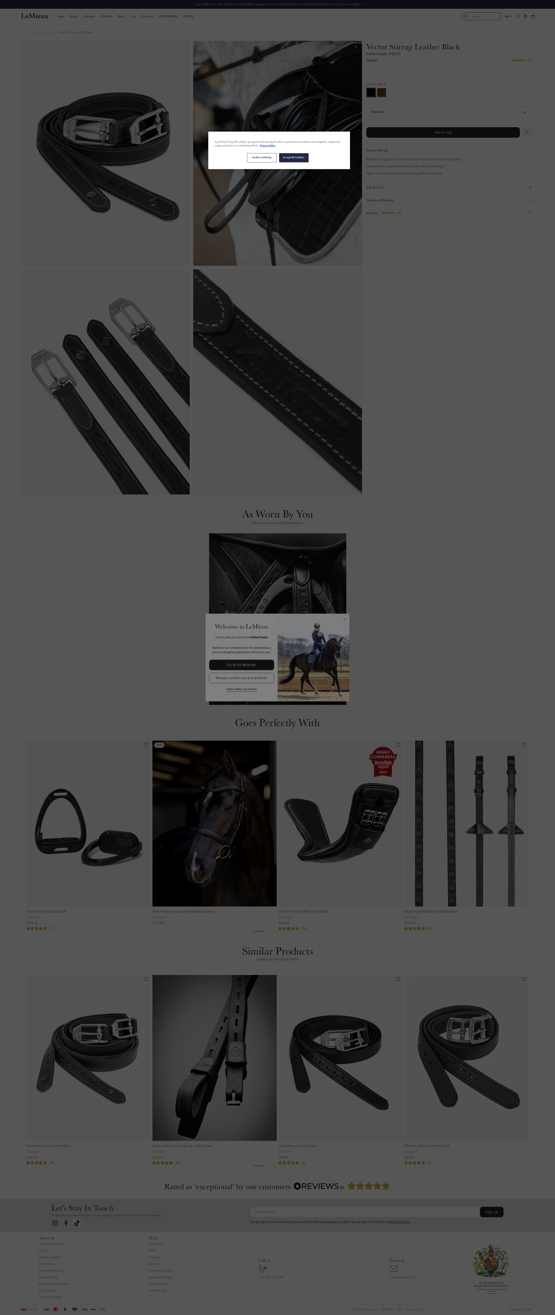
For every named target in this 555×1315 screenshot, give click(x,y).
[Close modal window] (344, 619)
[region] (279, 150)
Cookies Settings (262, 157)
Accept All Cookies (293, 157)
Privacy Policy (267, 146)
